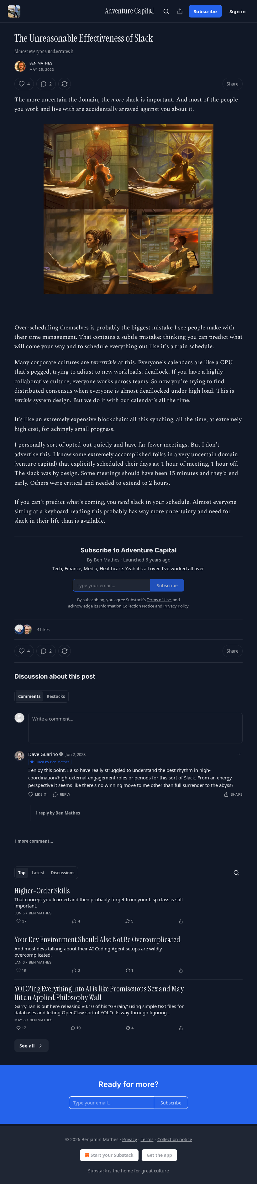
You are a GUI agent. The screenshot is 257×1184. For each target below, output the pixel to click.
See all (27, 1045)
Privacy (129, 1139)
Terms (147, 1139)
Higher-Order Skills (42, 891)
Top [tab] (21, 873)
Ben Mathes (40, 63)
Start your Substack (112, 1155)
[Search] (166, 11)
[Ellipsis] (239, 754)
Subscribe (205, 11)
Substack (97, 1171)
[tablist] (41, 696)
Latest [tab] (38, 873)
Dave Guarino (43, 754)
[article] (128, 906)
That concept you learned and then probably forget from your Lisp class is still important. (98, 902)
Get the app (159, 1155)
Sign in (237, 11)
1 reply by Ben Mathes (57, 813)
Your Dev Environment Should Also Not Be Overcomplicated (97, 939)
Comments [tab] (29, 696)
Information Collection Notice (126, 606)
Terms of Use (159, 599)
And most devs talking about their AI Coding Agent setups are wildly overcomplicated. (88, 951)
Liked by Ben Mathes (52, 761)
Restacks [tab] (56, 696)
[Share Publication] (180, 11)
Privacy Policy (175, 606)
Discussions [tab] (62, 873)
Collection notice (174, 1139)
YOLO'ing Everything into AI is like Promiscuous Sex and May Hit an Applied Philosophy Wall (99, 993)
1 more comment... (33, 841)
